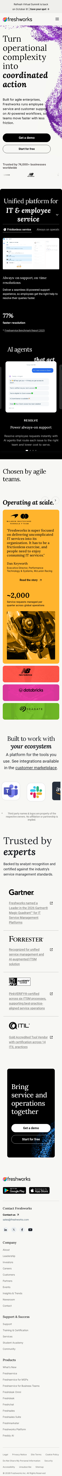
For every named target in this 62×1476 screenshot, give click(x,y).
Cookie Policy (52, 1454)
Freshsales (9, 1410)
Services (7, 1336)
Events (6, 1287)
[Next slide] (55, 500)
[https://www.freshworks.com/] (17, 19)
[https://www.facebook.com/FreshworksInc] (22, 1229)
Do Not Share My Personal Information (21, 1460)
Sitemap (39, 1467)
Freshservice (10, 1373)
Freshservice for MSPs (15, 1379)
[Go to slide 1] (27, 450)
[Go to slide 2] (30, 450)
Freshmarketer (11, 1423)
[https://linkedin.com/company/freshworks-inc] (5, 1229)
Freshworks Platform (14, 1429)
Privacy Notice (19, 1454)
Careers (7, 1268)
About (6, 1249)
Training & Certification (15, 1330)
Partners (7, 1280)
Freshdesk (8, 1398)
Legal (5, 1454)
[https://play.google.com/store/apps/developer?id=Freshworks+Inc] (14, 1191)
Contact (7, 1305)
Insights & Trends (12, 1293)
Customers (9, 1274)
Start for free (31, 1139)
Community (9, 1348)
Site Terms (36, 1454)
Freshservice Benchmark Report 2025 (25, 330)
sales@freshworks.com (16, 1219)
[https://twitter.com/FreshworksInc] (14, 1229)
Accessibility (9, 1467)
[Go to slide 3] (33, 450)
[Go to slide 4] (35, 450)
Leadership (9, 1255)
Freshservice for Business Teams (21, 1385)
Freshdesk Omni (12, 1392)
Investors (8, 1262)
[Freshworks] (31, 1179)
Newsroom (9, 1299)
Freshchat (8, 1404)
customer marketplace (36, 767)
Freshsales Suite (12, 1416)
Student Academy (13, 1342)
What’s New (9, 1367)
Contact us (9, 1214)
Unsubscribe (25, 1467)
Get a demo (27, 138)
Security (48, 1460)
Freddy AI (8, 1435)
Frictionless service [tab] (19, 229)
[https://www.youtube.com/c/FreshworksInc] (30, 1229)
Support (7, 1324)
